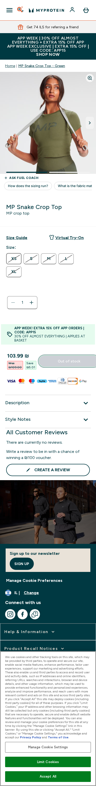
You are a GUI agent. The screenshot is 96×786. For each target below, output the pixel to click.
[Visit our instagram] (10, 614)
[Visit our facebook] (22, 614)
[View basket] (86, 10)
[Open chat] (35, 614)
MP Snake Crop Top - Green (41, 66)
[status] (22, 302)
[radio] (14, 258)
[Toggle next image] (90, 123)
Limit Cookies (48, 762)
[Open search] (21, 10)
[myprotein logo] (46, 10)
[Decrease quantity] (13, 302)
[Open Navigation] (9, 10)
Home (10, 66)
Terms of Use (58, 737)
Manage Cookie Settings (48, 747)
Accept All (48, 776)
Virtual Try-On (69, 237)
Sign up (21, 564)
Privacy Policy (30, 737)
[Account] (72, 10)
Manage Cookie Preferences (34, 580)
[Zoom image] (90, 78)
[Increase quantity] (31, 302)
